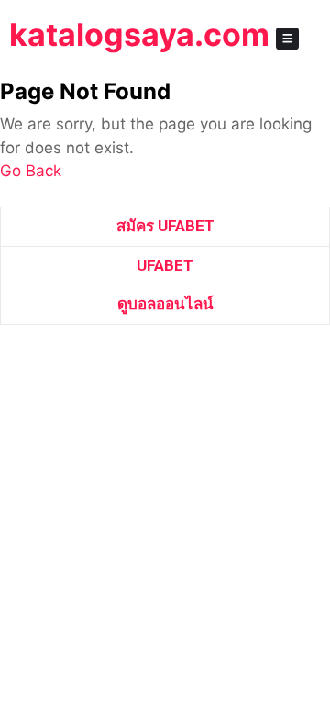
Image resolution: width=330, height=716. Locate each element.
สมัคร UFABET (165, 226)
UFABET (165, 265)
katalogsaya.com (139, 34)
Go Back (30, 171)
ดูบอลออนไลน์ (165, 304)
